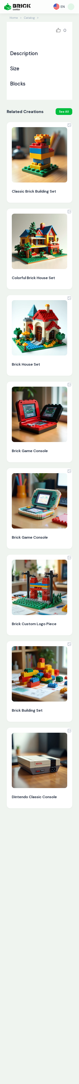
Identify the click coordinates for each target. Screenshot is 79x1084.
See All (64, 111)
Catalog (29, 18)
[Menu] (71, 7)
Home (14, 18)
